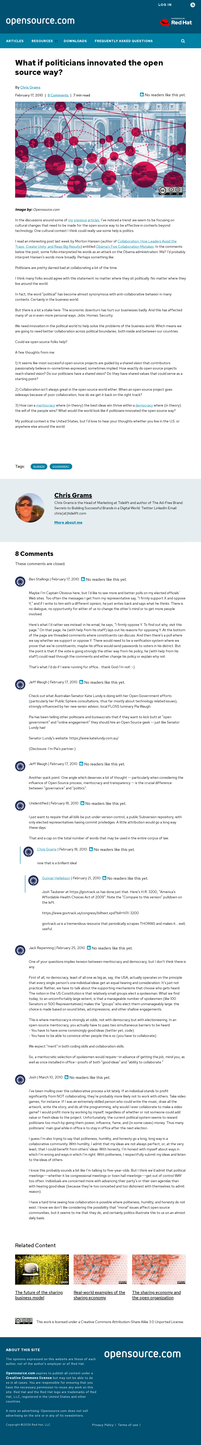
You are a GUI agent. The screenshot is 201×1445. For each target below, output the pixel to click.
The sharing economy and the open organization (156, 1295)
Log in (165, 5)
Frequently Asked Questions (124, 41)
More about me (68, 522)
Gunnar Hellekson (56, 878)
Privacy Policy (103, 1425)
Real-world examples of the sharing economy (99, 1295)
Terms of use (128, 1425)
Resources (42, 41)
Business (39, 466)
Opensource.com (20, 1373)
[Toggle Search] (183, 41)
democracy (144, 405)
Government (60, 466)
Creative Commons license (29, 1378)
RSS (192, 5)
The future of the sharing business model (39, 1295)
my (70, 220)
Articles (15, 41)
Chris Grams (30, 87)
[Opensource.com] (40, 22)
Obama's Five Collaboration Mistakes (125, 246)
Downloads (75, 41)
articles (93, 220)
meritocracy (45, 405)
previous (80, 220)
